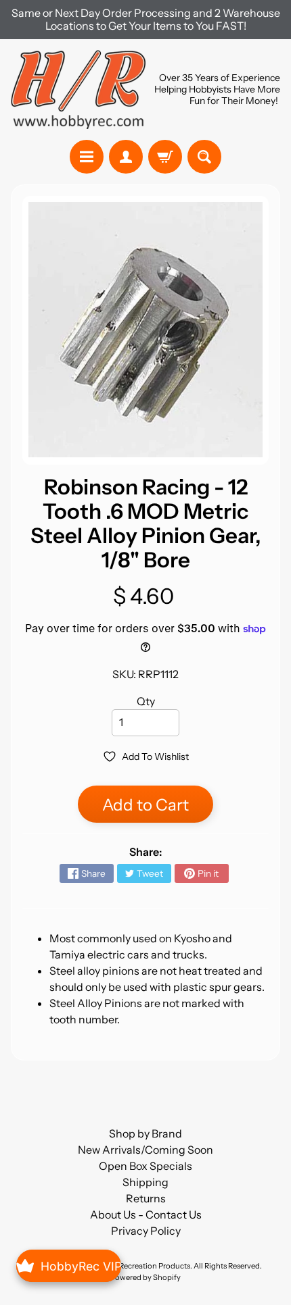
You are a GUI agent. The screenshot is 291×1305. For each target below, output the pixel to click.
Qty (146, 701)
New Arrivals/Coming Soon (145, 1149)
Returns (146, 1198)
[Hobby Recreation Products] (78, 89)
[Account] (126, 157)
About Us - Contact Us (146, 1214)
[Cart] (165, 157)
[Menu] (87, 157)
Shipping (145, 1182)
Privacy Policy (146, 1230)
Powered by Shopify (145, 1277)
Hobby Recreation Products (142, 1266)
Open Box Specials (145, 1166)
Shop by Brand (145, 1133)
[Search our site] (204, 157)
